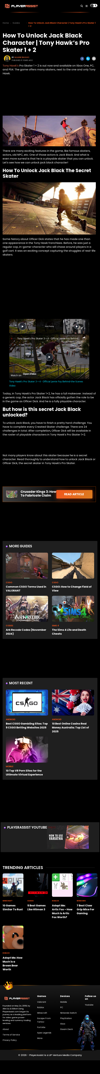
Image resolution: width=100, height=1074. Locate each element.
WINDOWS (81, 901)
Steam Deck (66, 1029)
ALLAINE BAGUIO (21, 57)
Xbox (62, 1023)
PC (61, 1007)
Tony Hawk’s (11, 65)
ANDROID (10, 719)
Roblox (40, 1007)
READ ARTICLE (74, 494)
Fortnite (41, 1027)
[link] (13, 338)
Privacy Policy (10, 1040)
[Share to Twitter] (88, 59)
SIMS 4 (55, 625)
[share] (84, 337)
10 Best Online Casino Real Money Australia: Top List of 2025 (70, 727)
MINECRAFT (7, 901)
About (6, 1029)
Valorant (41, 1001)
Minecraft (42, 1012)
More (39, 1038)
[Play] (76, 326)
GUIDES (30, 901)
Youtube (89, 1004)
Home (6, 22)
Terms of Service (11, 1034)
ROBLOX (55, 901)
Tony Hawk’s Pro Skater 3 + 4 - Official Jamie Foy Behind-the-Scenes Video (48, 338)
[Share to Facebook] (82, 59)
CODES (9, 625)
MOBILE (9, 766)
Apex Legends (44, 1032)
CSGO (9, 582)
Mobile (63, 1001)
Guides (16, 22)
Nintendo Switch (68, 1012)
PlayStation (66, 1018)
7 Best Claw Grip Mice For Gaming (85, 909)
